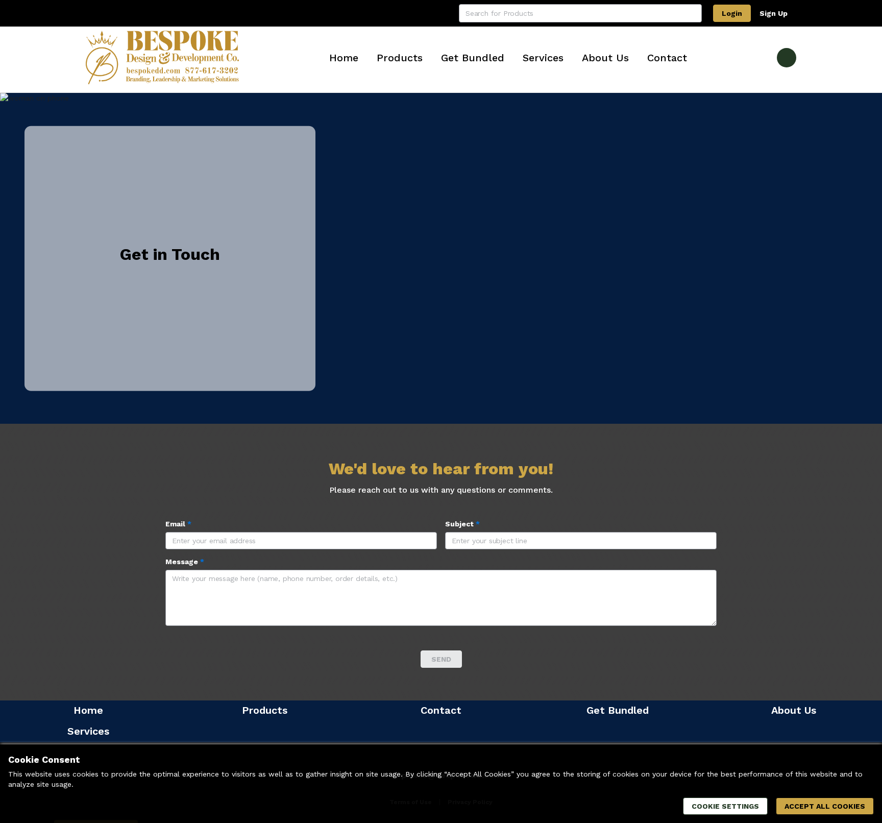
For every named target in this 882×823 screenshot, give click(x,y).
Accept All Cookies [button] (825, 806)
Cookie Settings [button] (725, 806)
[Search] (692, 13)
